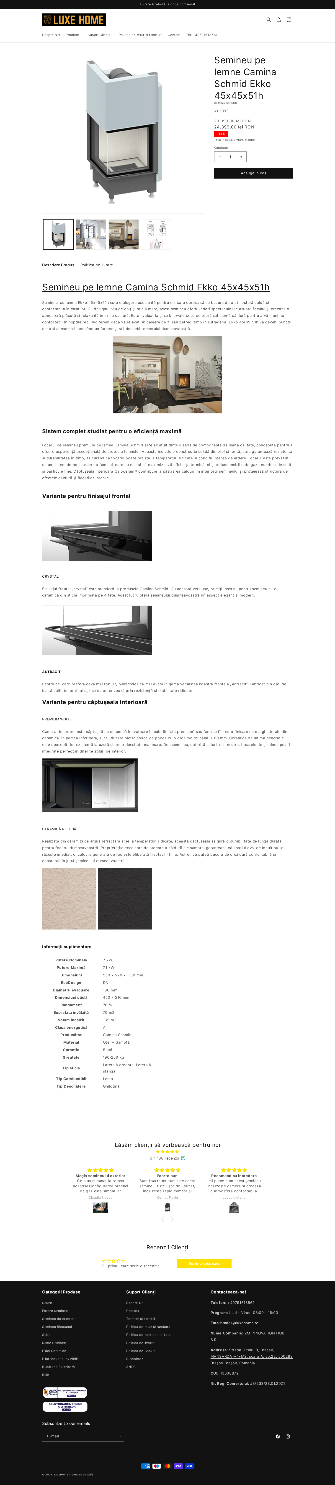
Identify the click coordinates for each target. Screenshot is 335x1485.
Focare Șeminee (55, 1311)
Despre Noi (135, 1303)
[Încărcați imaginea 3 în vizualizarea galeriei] (123, 234)
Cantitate (221, 147)
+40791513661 (240, 1302)
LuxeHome (61, 1474)
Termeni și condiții (140, 1319)
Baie (45, 1375)
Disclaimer (134, 1359)
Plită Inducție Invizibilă (60, 1359)
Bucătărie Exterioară (58, 1367)
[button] (74, 35)
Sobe (46, 1335)
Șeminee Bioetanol (57, 1327)
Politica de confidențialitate (148, 1335)
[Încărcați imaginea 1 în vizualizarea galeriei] (58, 234)
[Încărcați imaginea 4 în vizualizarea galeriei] (156, 234)
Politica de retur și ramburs (148, 1327)
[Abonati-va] (119, 1436)
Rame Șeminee (54, 1343)
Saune (47, 1303)
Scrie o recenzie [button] (204, 1263)
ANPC (131, 1367)
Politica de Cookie (140, 1351)
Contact (132, 1311)
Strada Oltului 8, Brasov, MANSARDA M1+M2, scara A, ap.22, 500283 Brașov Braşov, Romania (252, 1356)
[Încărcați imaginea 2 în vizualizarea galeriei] (91, 234)
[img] (167, 1151)
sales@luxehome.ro (241, 1323)
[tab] (58, 266)
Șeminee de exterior (58, 1319)
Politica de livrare (140, 1343)
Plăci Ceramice (54, 1351)
